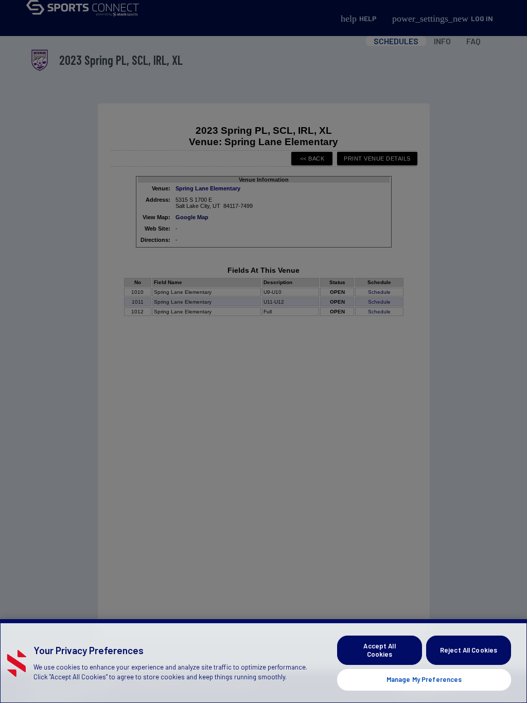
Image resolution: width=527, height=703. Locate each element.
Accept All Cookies (379, 650)
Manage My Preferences (424, 679)
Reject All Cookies (468, 650)
